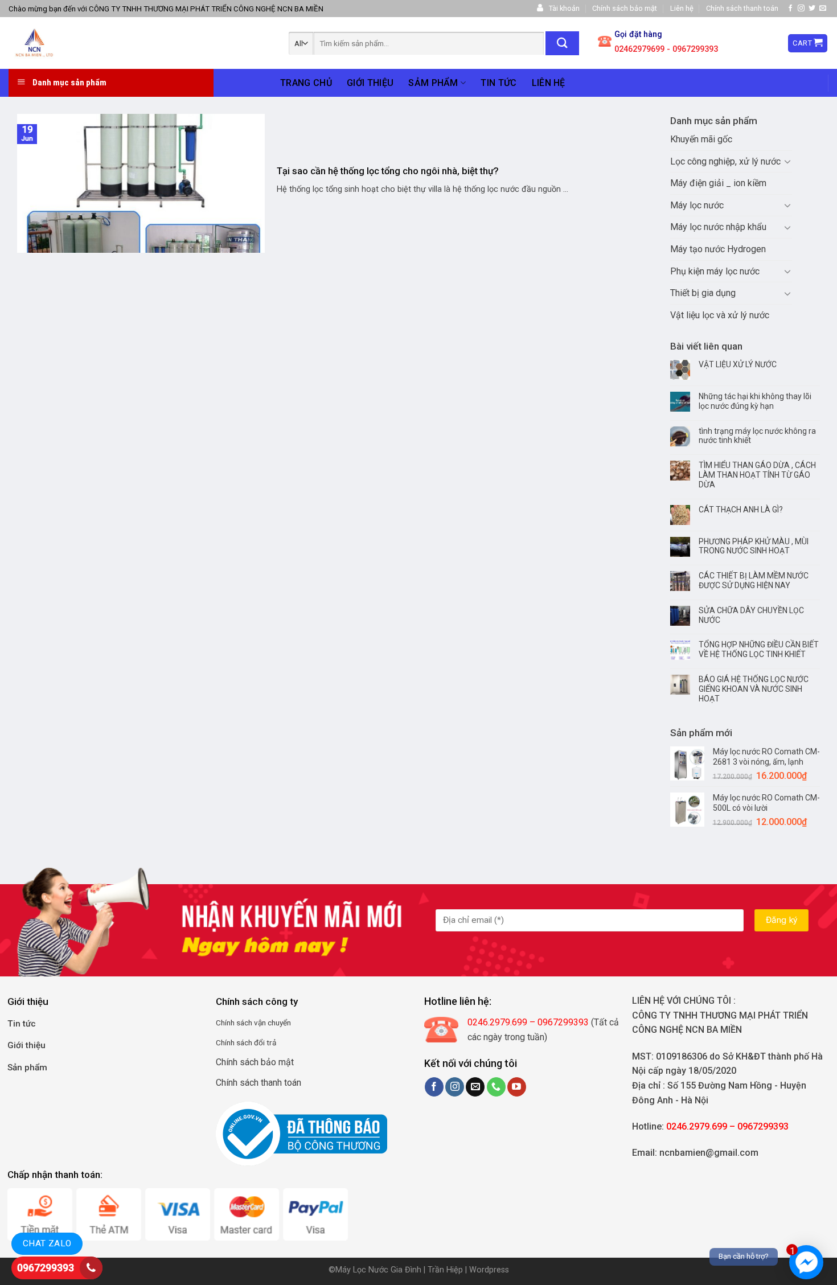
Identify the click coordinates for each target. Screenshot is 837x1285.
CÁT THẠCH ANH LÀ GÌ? (741, 509)
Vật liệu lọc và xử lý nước (719, 315)
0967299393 (45, 1268)
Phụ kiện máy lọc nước (715, 271)
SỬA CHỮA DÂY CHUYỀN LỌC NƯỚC (751, 615)
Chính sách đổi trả (246, 1042)
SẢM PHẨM (433, 82)
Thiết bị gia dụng (703, 293)
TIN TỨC (498, 82)
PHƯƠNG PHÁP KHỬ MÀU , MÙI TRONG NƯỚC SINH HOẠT (754, 546)
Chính (225, 1022)
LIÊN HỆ (548, 82)
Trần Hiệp (445, 1270)
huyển (281, 1022)
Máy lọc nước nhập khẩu (718, 226)
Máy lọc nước (697, 205)
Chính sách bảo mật (624, 8)
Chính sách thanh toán (742, 8)
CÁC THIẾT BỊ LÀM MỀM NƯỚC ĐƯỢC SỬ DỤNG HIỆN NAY (754, 580)
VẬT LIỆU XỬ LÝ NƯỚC (738, 364)
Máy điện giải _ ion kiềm (718, 183)
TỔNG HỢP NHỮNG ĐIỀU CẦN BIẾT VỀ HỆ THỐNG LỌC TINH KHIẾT (759, 649)
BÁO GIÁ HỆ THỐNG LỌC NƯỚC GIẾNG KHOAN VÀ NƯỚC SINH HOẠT (754, 689)
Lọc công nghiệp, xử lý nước (725, 161)
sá (239, 1022)
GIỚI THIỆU (370, 82)
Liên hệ (682, 8)
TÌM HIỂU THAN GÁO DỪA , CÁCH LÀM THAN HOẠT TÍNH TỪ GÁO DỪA (757, 475)
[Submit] (562, 43)
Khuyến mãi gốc (701, 139)
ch (248, 1022)
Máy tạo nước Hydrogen (718, 249)
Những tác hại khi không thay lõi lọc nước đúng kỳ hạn (755, 401)
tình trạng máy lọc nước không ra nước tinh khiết (757, 435)
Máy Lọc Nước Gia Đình (379, 1270)
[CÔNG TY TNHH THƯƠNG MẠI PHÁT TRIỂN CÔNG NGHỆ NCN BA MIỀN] (89, 43)
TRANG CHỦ (306, 82)
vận (259, 1022)
